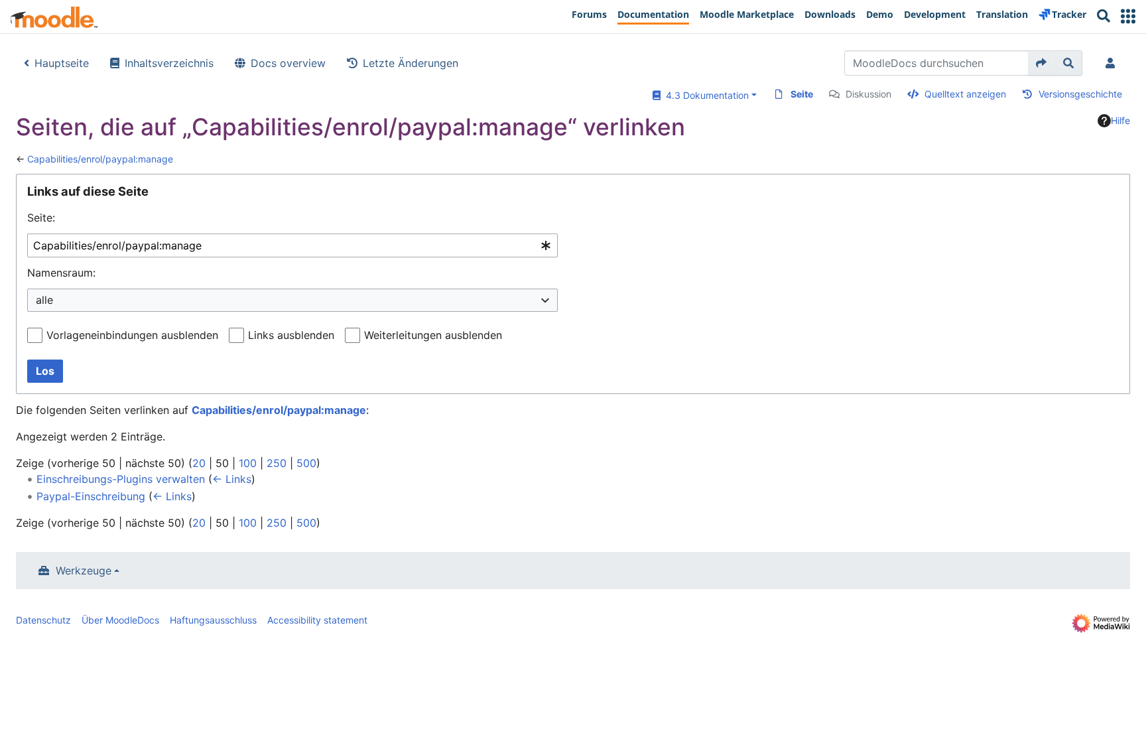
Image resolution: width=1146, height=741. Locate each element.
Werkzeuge (83, 570)
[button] (1128, 16)
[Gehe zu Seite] (1041, 63)
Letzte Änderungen (410, 63)
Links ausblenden (291, 335)
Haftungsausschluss (213, 620)
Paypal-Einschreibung (90, 496)
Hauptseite (61, 63)
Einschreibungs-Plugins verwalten (120, 479)
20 (199, 463)
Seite (802, 94)
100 (248, 463)
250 (276, 463)
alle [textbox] (44, 299)
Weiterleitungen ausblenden (433, 335)
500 (306, 463)
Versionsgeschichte (1080, 94)
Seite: (41, 217)
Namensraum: (61, 272)
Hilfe (1120, 120)
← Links (231, 479)
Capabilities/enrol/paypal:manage (100, 159)
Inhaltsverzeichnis (169, 63)
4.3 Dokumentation (705, 95)
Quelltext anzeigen (965, 94)
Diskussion (868, 94)
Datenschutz (43, 620)
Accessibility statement (317, 620)
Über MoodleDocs (120, 620)
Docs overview (288, 63)
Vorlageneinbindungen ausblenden (132, 335)
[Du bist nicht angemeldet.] (1113, 63)
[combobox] (292, 246)
